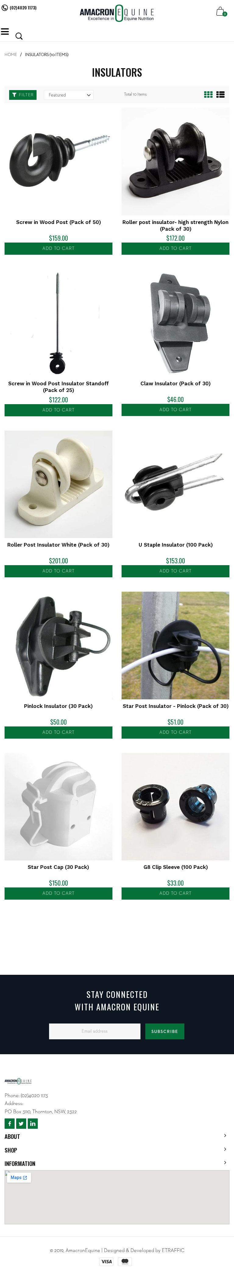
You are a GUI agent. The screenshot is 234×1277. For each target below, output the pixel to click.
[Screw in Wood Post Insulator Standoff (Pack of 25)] (58, 323)
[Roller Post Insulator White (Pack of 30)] (58, 484)
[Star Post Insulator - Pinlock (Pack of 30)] (175, 645)
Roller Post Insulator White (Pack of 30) (58, 545)
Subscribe (164, 1032)
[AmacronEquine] (117, 13)
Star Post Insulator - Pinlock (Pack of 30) (176, 706)
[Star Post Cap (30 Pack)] (58, 807)
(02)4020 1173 (34, 1095)
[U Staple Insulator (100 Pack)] (175, 484)
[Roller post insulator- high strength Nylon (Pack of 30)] (175, 161)
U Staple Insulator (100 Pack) (176, 545)
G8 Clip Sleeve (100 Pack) (176, 867)
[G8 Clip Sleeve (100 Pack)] (175, 807)
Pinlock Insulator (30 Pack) (58, 706)
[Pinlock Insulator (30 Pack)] (58, 645)
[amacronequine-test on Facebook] (10, 1123)
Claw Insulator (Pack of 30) (175, 383)
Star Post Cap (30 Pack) (58, 867)
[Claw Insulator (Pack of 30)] (175, 323)
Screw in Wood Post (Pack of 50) (58, 222)
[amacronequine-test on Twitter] (21, 1123)
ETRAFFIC (173, 1250)
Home (11, 55)
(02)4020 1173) (23, 8)
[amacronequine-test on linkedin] (33, 1123)
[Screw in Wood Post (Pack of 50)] (58, 161)
